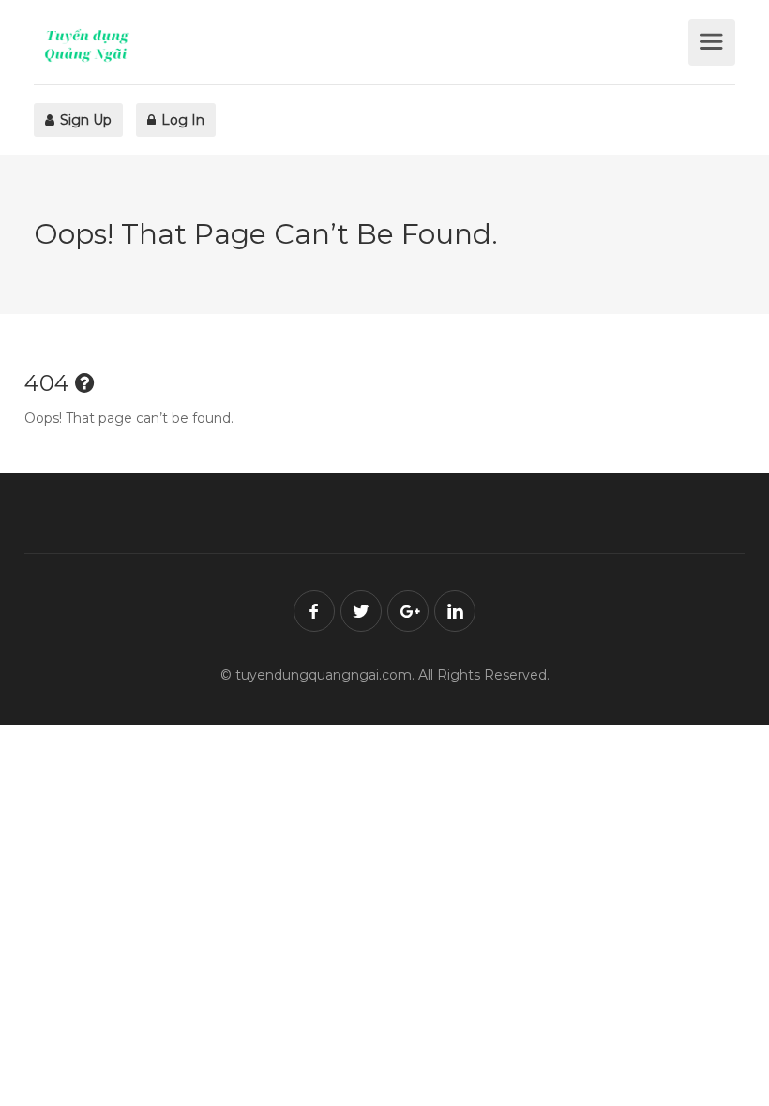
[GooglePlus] (408, 611)
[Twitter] (361, 611)
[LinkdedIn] (454, 611)
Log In (181, 120)
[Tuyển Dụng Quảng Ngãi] (359, 45)
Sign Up (84, 120)
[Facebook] (314, 611)
